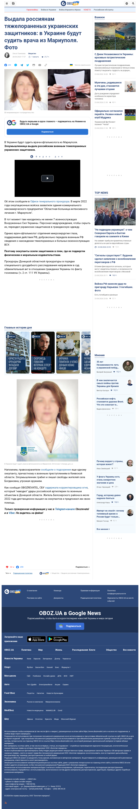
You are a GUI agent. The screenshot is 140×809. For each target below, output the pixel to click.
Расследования (80, 650)
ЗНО (65, 676)
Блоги (92, 650)
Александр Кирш (103, 503)
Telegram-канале (65, 509)
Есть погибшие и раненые (106, 295)
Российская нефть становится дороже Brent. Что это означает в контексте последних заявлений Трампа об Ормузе (110, 401)
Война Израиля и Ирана (70, 10)
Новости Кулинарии (54, 693)
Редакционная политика (22, 573)
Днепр (57, 659)
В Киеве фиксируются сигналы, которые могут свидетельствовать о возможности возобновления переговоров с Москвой (113, 269)
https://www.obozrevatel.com (94, 731)
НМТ (72, 676)
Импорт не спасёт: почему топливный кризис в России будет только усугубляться (110, 513)
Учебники (37, 676)
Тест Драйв (31, 685)
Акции (57, 685)
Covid (60, 710)
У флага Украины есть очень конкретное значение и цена (108, 479)
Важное (100, 17)
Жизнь (58, 650)
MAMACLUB (50, 710)
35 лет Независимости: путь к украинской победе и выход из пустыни (108, 365)
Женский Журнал (68, 719)
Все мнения (102, 529)
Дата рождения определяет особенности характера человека (107, 96)
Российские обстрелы (103, 10)
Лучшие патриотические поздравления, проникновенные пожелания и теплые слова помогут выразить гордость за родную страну (115, 68)
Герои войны (32, 10)
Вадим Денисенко (103, 409)
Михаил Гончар (103, 521)
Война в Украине (48, 10)
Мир (40, 650)
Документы (58, 598)
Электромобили (45, 685)
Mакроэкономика (53, 702)
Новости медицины (35, 710)
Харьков (36, 659)
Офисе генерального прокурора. (50, 201)
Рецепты (30, 693)
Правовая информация (90, 591)
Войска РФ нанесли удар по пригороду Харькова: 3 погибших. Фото (114, 287)
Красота (48, 719)
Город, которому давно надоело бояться (109, 497)
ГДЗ (28, 676)
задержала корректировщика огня (66, 487)
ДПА (59, 676)
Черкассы (66, 659)
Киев (29, 659)
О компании (32, 591)
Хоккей (50, 667)
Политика (26, 650)
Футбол (30, 667)
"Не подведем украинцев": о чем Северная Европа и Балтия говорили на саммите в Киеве (113, 233)
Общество (32, 54)
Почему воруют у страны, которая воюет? (110, 463)
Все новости (129, 650)
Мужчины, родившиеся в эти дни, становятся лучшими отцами (108, 86)
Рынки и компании (35, 702)
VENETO (87, 10)
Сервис (66, 685)
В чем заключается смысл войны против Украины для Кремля (108, 383)
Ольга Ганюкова (19, 54)
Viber (11, 512)
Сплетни (39, 719)
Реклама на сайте (34, 598)
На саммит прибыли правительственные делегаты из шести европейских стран (113, 242)
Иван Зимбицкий (103, 469)
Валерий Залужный (104, 372)
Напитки (40, 693)
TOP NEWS (101, 192)
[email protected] (35, 789)
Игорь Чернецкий (103, 487)
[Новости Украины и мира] (44, 574)
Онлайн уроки (49, 676)
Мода (56, 719)
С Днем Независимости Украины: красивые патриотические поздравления (114, 57)
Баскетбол (39, 667)
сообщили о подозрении (56, 469)
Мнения (100, 355)
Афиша (30, 719)
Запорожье (47, 659)
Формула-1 (66, 667)
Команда (57, 591)
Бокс (57, 667)
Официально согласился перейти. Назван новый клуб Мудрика (109, 114)
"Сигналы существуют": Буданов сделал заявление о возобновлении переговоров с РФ (115, 259)
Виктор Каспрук (103, 390)
